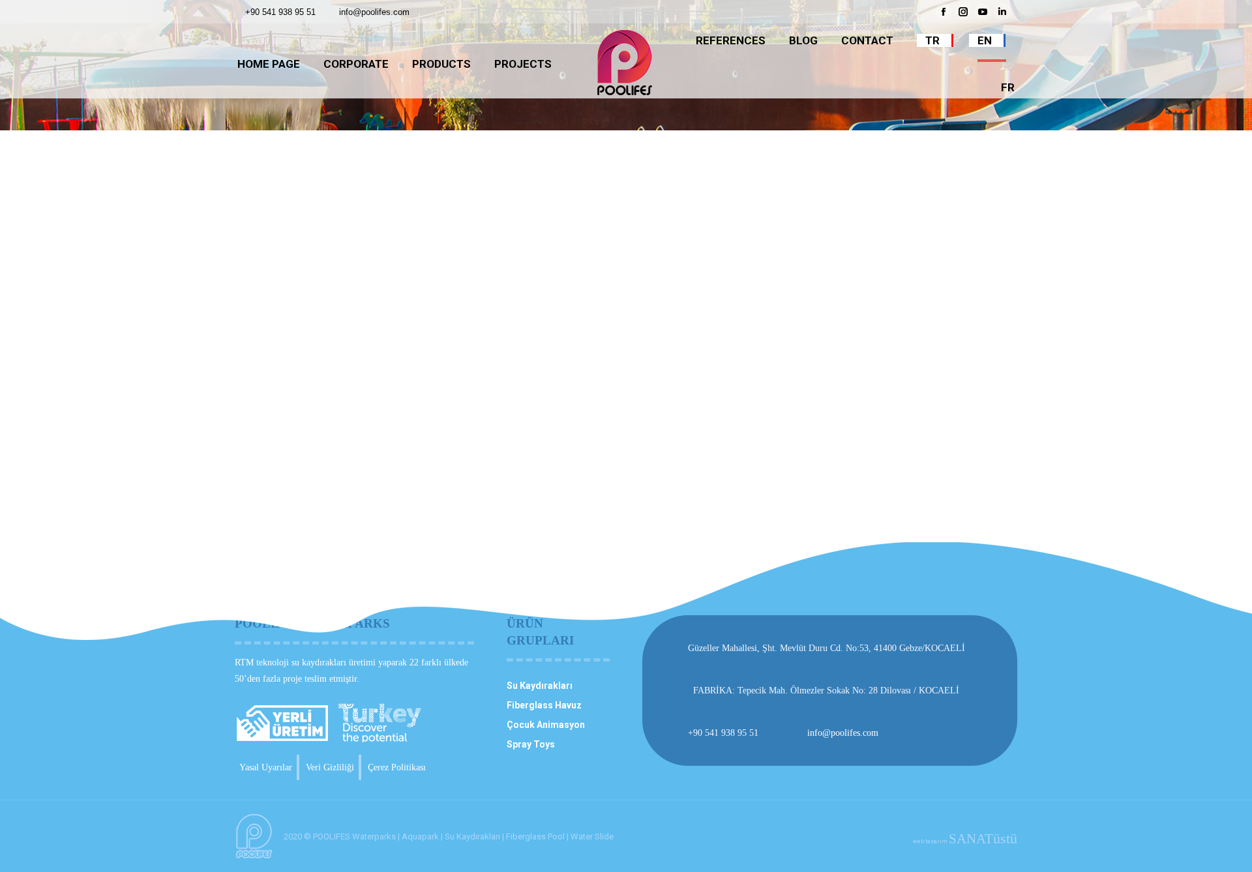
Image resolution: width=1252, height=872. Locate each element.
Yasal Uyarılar (265, 767)
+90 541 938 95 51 (280, 12)
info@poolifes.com (374, 12)
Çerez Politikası (397, 767)
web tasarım (965, 841)
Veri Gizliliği (330, 767)
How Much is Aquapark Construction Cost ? (375, 399)
